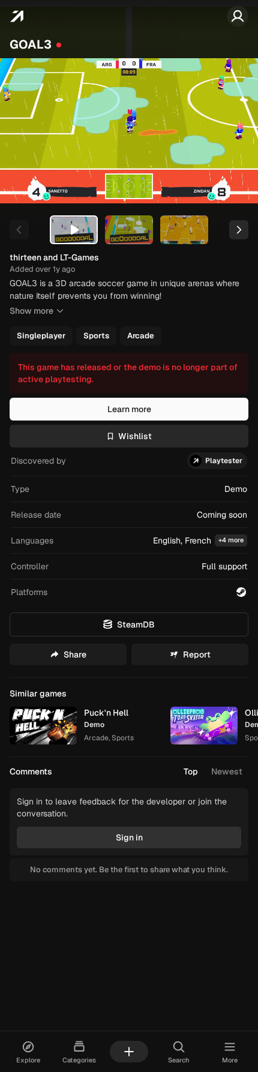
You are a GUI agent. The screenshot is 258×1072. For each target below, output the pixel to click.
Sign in (129, 837)
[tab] (74, 229)
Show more (31, 310)
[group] (127, 336)
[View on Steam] (241, 592)
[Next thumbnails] (238, 229)
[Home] (16, 16)
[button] (129, 541)
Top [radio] (191, 771)
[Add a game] (129, 1051)
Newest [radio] (226, 771)
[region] (129, 130)
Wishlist (135, 436)
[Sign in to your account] (237, 16)
